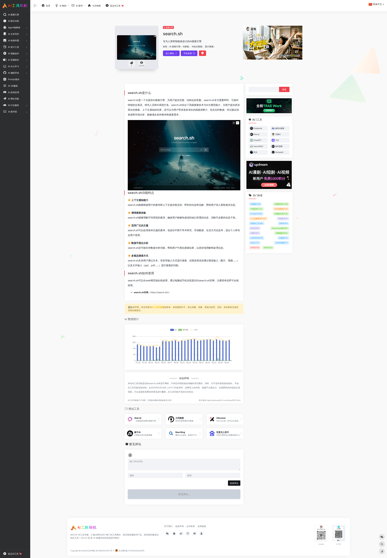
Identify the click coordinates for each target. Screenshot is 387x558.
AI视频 (255, 204)
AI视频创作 (281, 204)
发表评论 (234, 483)
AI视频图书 (282, 233)
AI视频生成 (281, 214)
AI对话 (254, 228)
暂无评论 (135, 444)
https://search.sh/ (159, 292)
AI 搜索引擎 (168, 27)
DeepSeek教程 (280, 228)
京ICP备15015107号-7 (104, 551)
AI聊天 (254, 233)
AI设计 (254, 243)
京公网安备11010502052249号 (131, 551)
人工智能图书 (258, 218)
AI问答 (268, 247)
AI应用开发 (256, 238)
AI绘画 (283, 218)
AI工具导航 (157, 307)
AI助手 (283, 223)
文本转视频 (281, 243)
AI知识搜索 (197, 46)
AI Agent (256, 214)
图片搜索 (209, 46)
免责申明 (179, 526)
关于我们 (168, 526)
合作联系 (190, 526)
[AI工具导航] (84, 528)
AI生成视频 (281, 209)
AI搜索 (186, 46)
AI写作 (254, 247)
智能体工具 (256, 223)
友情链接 (202, 526)
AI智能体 (256, 209)
